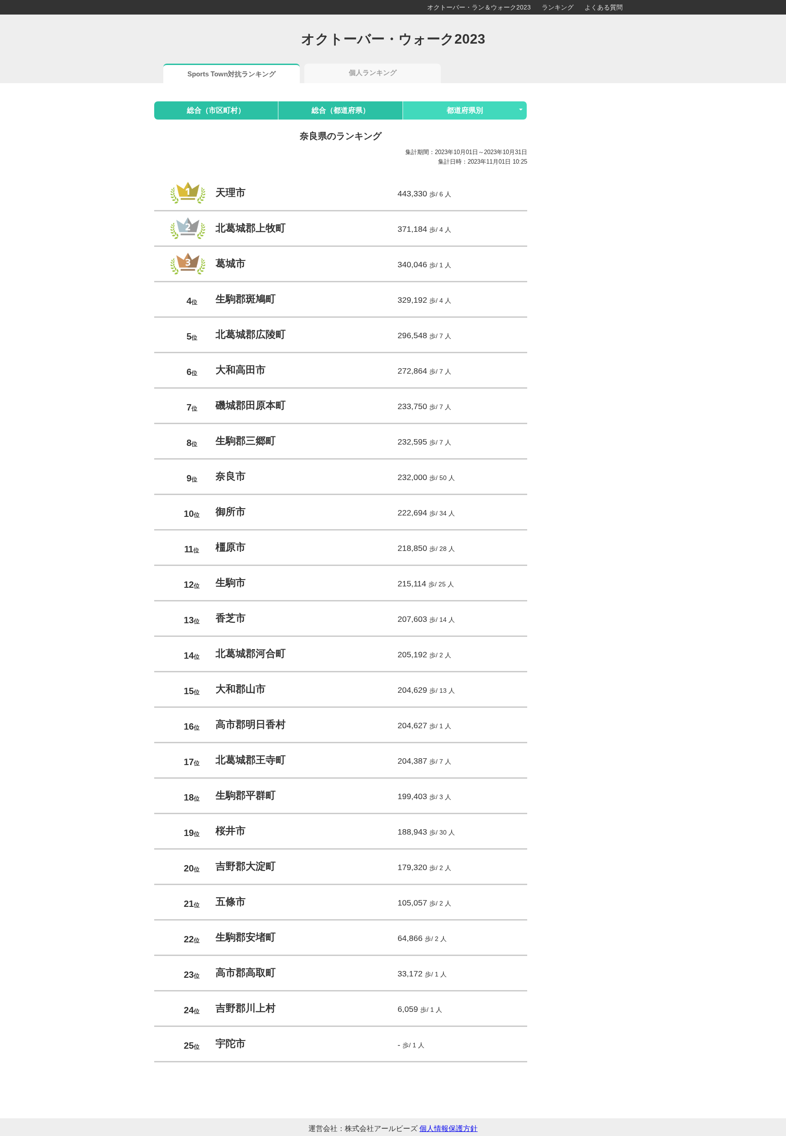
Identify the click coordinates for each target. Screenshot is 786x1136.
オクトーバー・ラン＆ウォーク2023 (479, 7)
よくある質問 (603, 7)
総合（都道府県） (341, 110)
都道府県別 (465, 110)
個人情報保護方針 (448, 1128)
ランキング (558, 7)
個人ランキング (373, 72)
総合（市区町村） (216, 110)
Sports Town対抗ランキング (231, 74)
